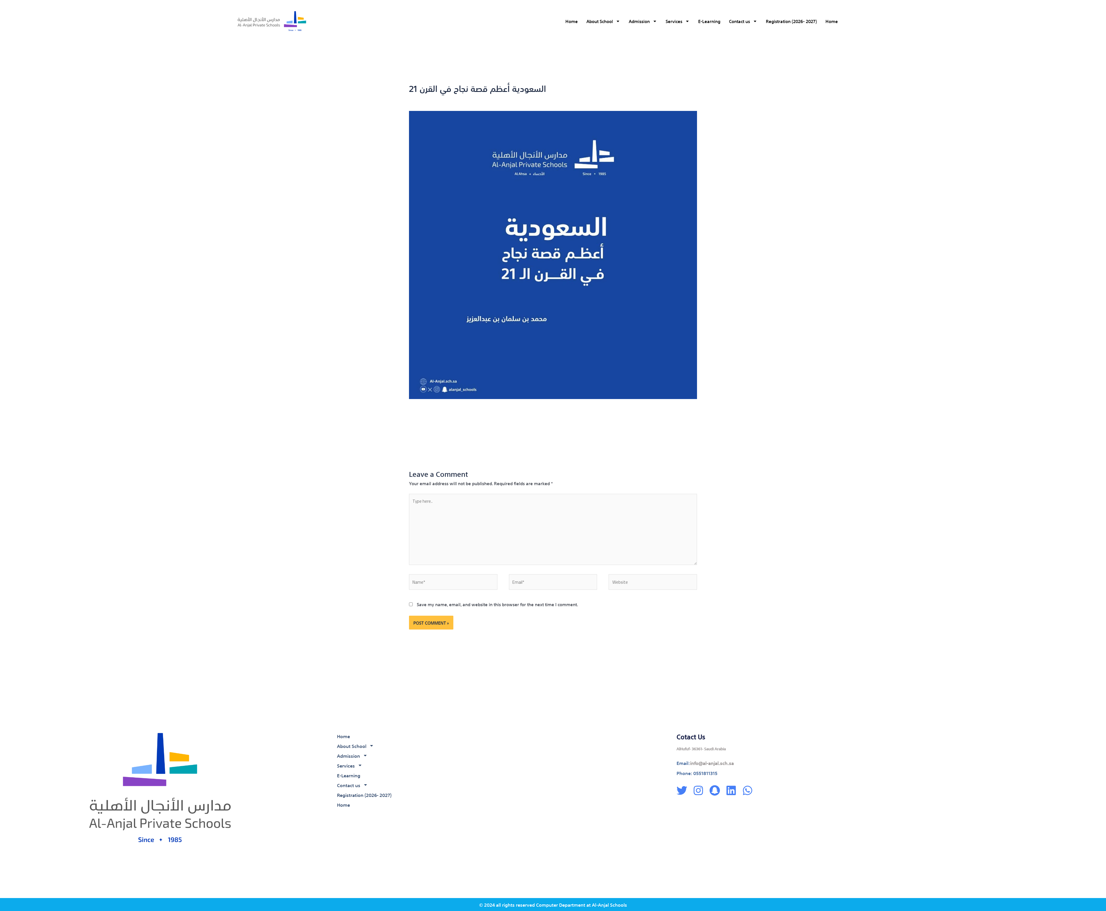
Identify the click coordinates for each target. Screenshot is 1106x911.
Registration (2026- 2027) (791, 21)
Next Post (671, 436)
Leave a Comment (427, 99)
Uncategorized (465, 99)
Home (571, 21)
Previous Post (418, 436)
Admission (639, 21)
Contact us (739, 21)
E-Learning (709, 21)
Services (674, 21)
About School (599, 21)
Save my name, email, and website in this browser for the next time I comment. (497, 604)
